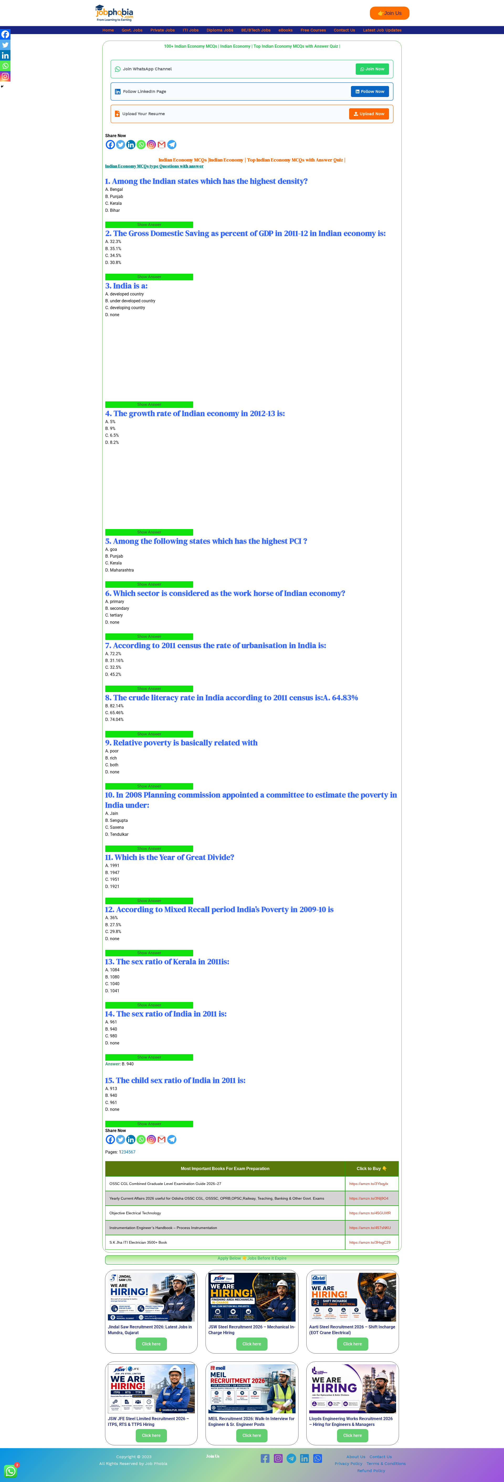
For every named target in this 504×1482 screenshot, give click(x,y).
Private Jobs (162, 30)
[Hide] (2, 86)
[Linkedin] (130, 144)
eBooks (286, 30)
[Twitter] (120, 144)
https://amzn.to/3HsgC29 (370, 1242)
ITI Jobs (191, 30)
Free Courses (313, 30)
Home (108, 30)
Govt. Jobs (132, 30)
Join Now (375, 68)
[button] (390, 13)
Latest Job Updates (382, 30)
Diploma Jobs (220, 30)
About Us (355, 1456)
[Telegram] (171, 144)
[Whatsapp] (141, 144)
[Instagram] (151, 144)
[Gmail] (161, 144)
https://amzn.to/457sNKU (370, 1228)
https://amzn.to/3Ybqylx (368, 1184)
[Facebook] (110, 144)
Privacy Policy (348, 1463)
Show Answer (149, 224)
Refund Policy (371, 1470)
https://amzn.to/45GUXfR (370, 1213)
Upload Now (372, 113)
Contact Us (344, 30)
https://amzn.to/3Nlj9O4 (368, 1198)
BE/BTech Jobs (256, 30)
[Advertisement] (252, 362)
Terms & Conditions (386, 1463)
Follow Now (372, 91)
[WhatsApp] (318, 1458)
